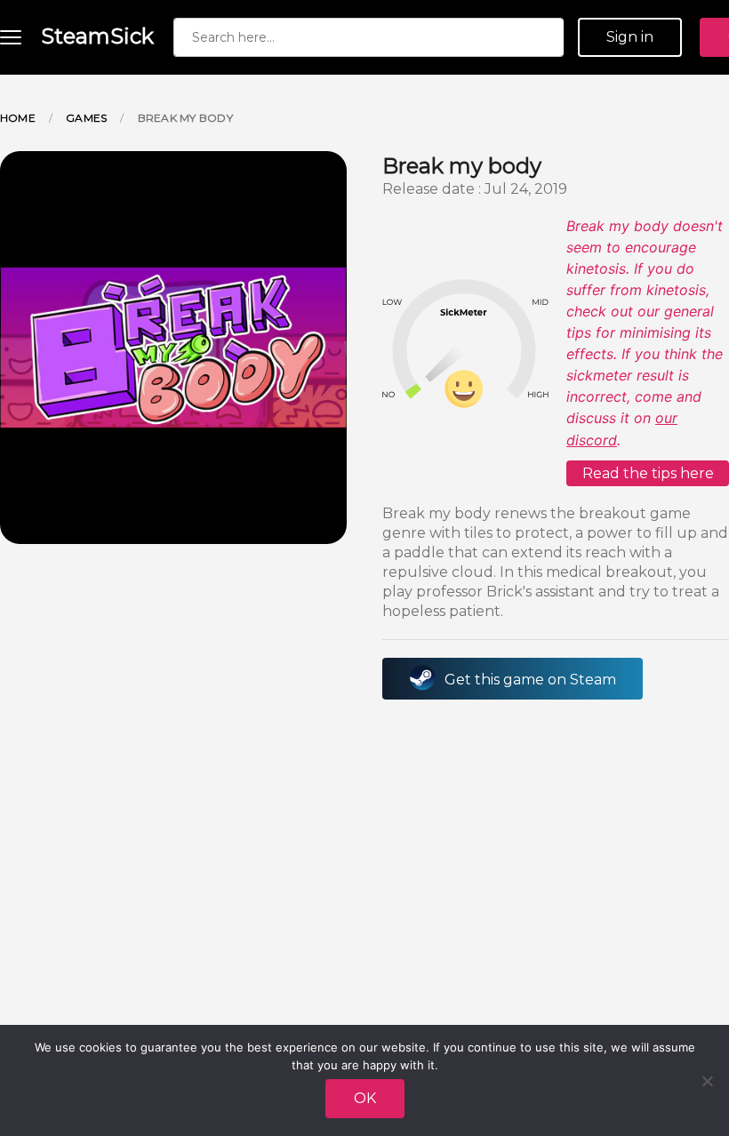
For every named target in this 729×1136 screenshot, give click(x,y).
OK (365, 1098)
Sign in (629, 36)
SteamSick (97, 36)
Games (86, 117)
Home (18, 117)
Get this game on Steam (530, 679)
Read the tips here (648, 473)
